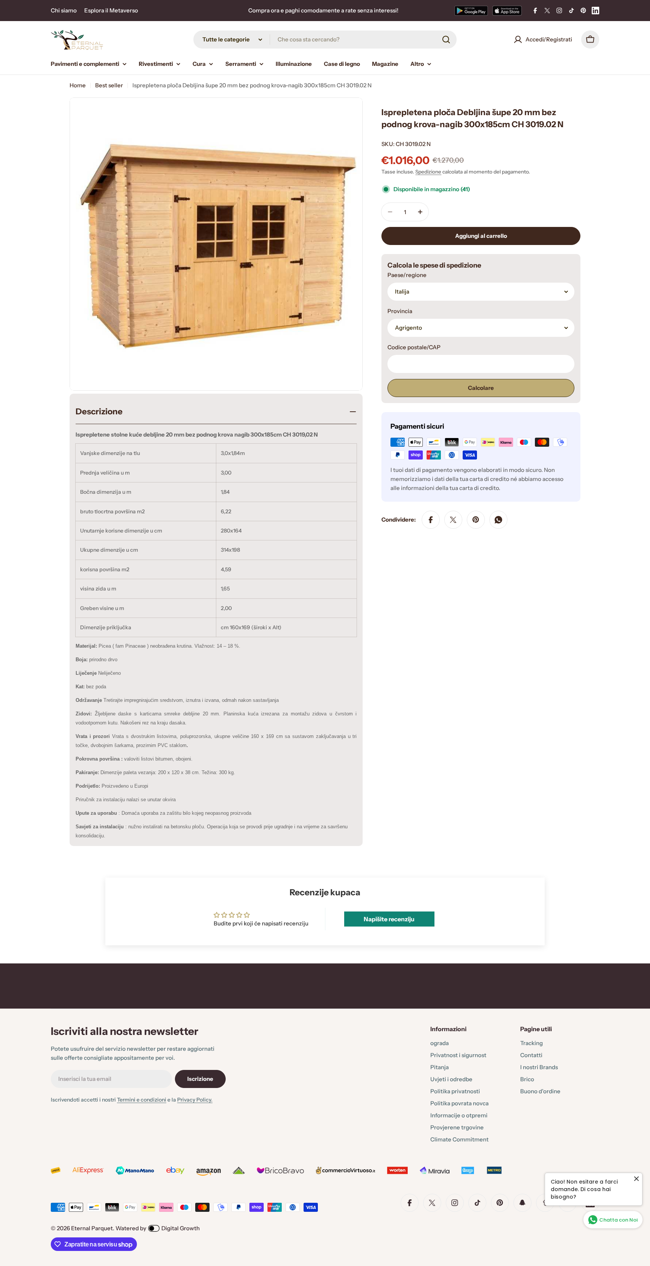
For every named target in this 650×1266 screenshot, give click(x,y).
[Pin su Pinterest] (476, 520)
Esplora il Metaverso (111, 10)
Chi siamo (64, 10)
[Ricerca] (446, 39)
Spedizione (428, 172)
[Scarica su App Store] (507, 11)
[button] (150, 1195)
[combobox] (325, 39)
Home (78, 85)
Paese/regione (407, 274)
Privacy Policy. (195, 1099)
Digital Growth (180, 1228)
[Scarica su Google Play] (471, 11)
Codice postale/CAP (413, 347)
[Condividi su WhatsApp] (498, 520)
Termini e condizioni (141, 1099)
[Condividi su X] (453, 520)
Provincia (399, 311)
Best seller (109, 85)
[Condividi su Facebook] (431, 520)
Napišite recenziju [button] (389, 919)
